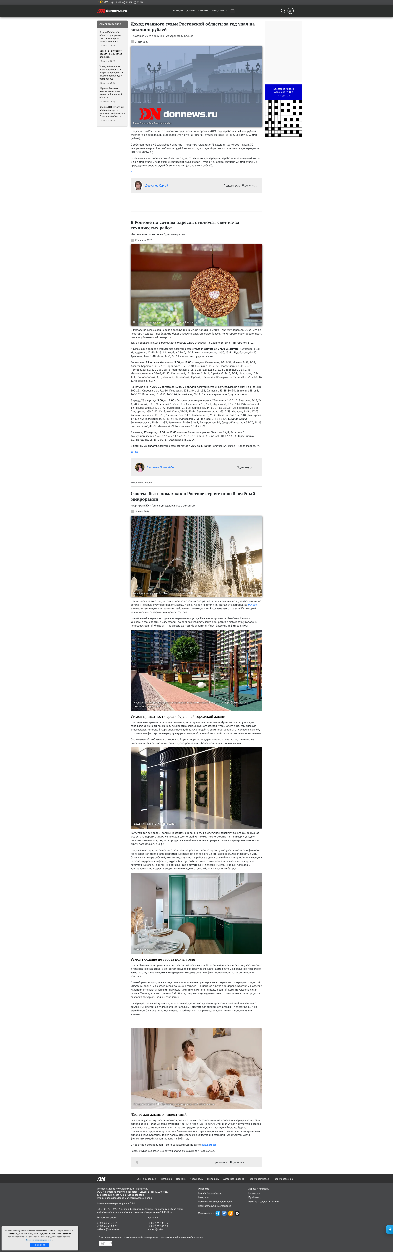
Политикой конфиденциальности (39, 1240)
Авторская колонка (233, 1178)
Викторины (213, 1178)
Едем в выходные (146, 1178)
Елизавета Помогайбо (160, 467)
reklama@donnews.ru (108, 1229)
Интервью (203, 10)
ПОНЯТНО (40, 1245)
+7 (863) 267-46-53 (158, 1226)
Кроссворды (196, 1178)
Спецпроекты (219, 10)
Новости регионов (283, 1178)
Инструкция (166, 1178)
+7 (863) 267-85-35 (158, 1223)
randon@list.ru (155, 1229)
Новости (178, 10)
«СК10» (252, 604)
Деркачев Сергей (156, 185)
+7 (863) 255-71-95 (107, 1223)
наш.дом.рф (208, 1144)
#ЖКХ (134, 452)
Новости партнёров (258, 1178)
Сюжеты (190, 10)
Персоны (181, 1178)
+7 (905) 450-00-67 (107, 1226)
